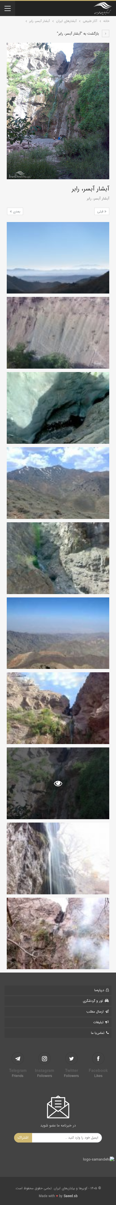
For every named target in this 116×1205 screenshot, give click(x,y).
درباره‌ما (99, 990)
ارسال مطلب (95, 1011)
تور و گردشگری (93, 1001)
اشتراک (23, 1138)
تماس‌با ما (97, 1033)
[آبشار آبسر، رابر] (58, 258)
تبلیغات (98, 1022)
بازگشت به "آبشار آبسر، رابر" (78, 34)
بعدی (16, 211)
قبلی (100, 211)
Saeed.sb (70, 1196)
